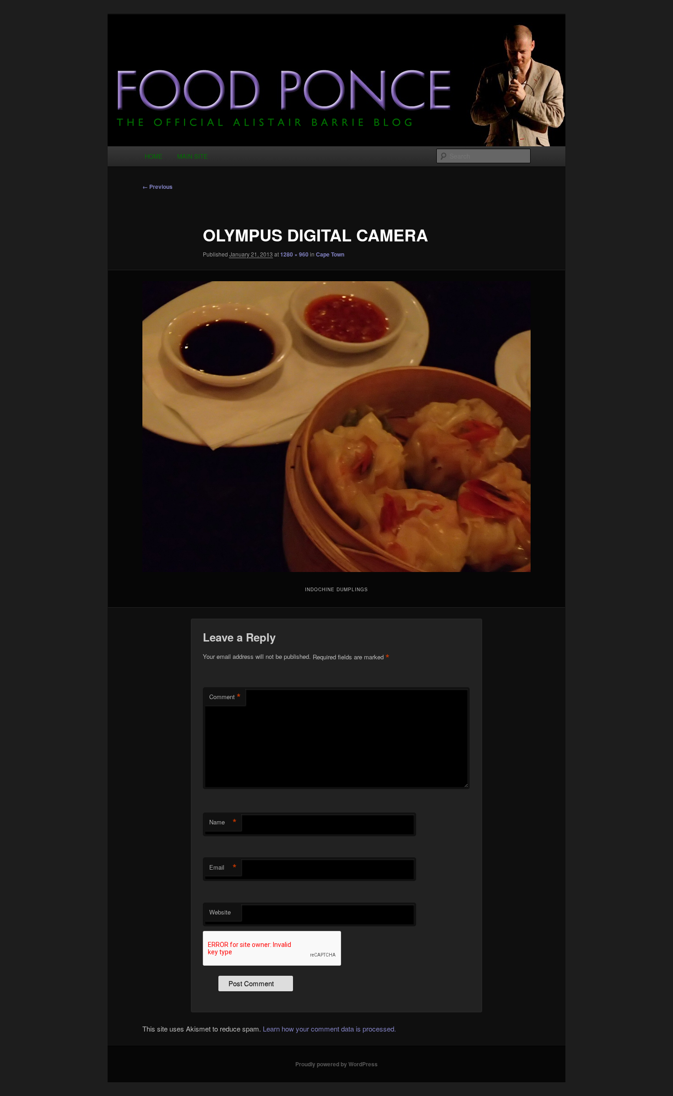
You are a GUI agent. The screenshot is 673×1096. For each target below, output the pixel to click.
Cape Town (330, 254)
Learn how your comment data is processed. (329, 1028)
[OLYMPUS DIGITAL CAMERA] (336, 426)
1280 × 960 (294, 254)
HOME (154, 156)
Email (223, 867)
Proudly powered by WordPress (336, 1064)
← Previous (157, 186)
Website (220, 912)
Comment (225, 697)
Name (223, 822)
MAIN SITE (192, 156)
